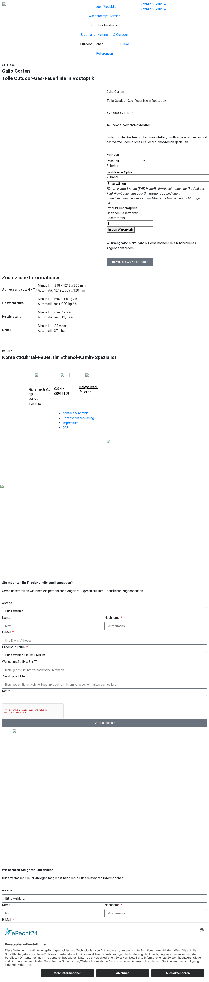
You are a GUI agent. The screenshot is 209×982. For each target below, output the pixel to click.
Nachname (112, 618)
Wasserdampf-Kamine (104, 16)
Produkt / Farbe (14, 647)
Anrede (7, 603)
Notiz (6, 691)
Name (6, 618)
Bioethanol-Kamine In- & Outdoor (104, 35)
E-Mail (7, 632)
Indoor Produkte (104, 7)
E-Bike (124, 44)
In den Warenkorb (120, 229)
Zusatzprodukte (13, 676)
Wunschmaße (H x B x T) (19, 662)
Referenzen (104, 53)
